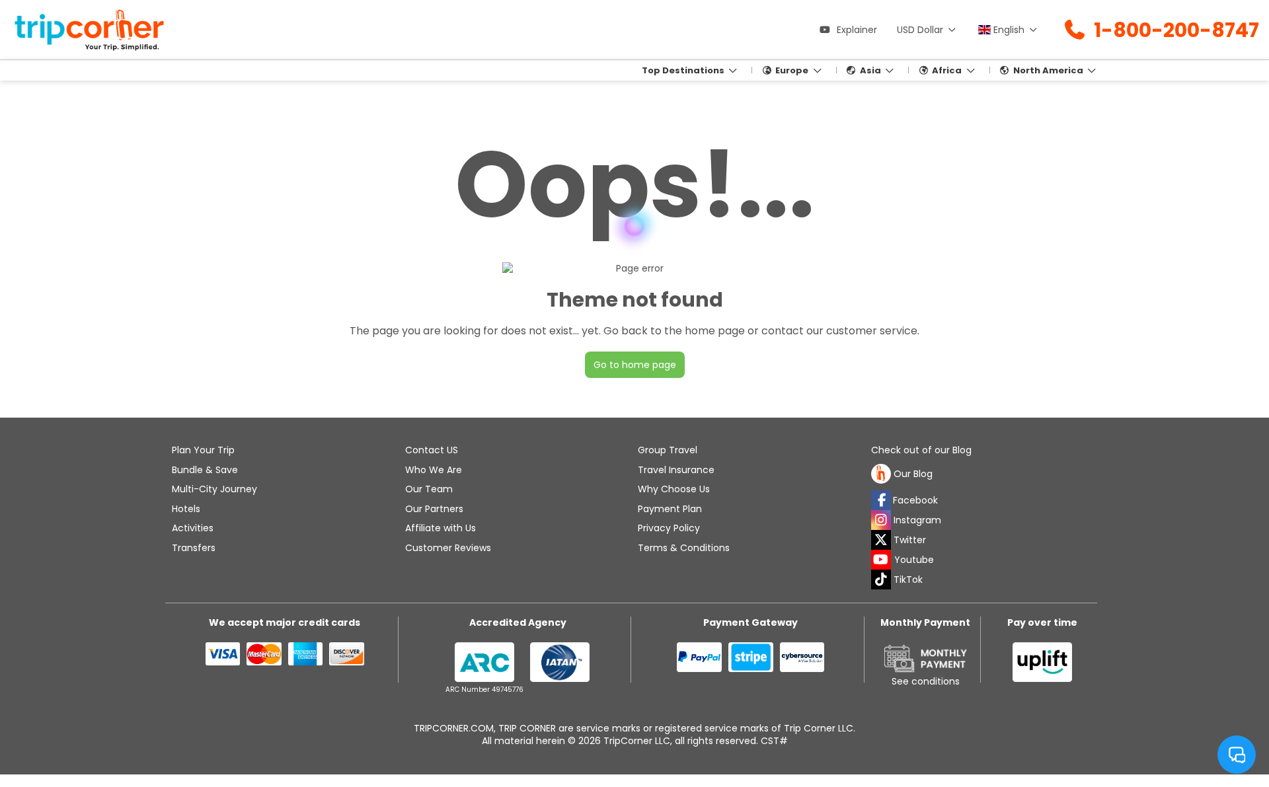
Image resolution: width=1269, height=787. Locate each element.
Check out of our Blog (921, 450)
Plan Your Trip (203, 450)
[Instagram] (881, 520)
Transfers (193, 547)
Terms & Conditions (684, 547)
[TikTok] (881, 579)
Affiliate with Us (440, 528)
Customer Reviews (448, 547)
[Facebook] (881, 500)
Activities (192, 528)
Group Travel (667, 450)
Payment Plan (670, 508)
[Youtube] (881, 560)
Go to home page (635, 364)
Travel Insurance (676, 469)
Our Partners (434, 508)
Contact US (431, 450)
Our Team (429, 489)
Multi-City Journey (214, 489)
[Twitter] (881, 540)
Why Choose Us (674, 489)
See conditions (926, 681)
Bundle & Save (205, 469)
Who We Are (433, 469)
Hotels (186, 508)
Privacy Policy (669, 528)
